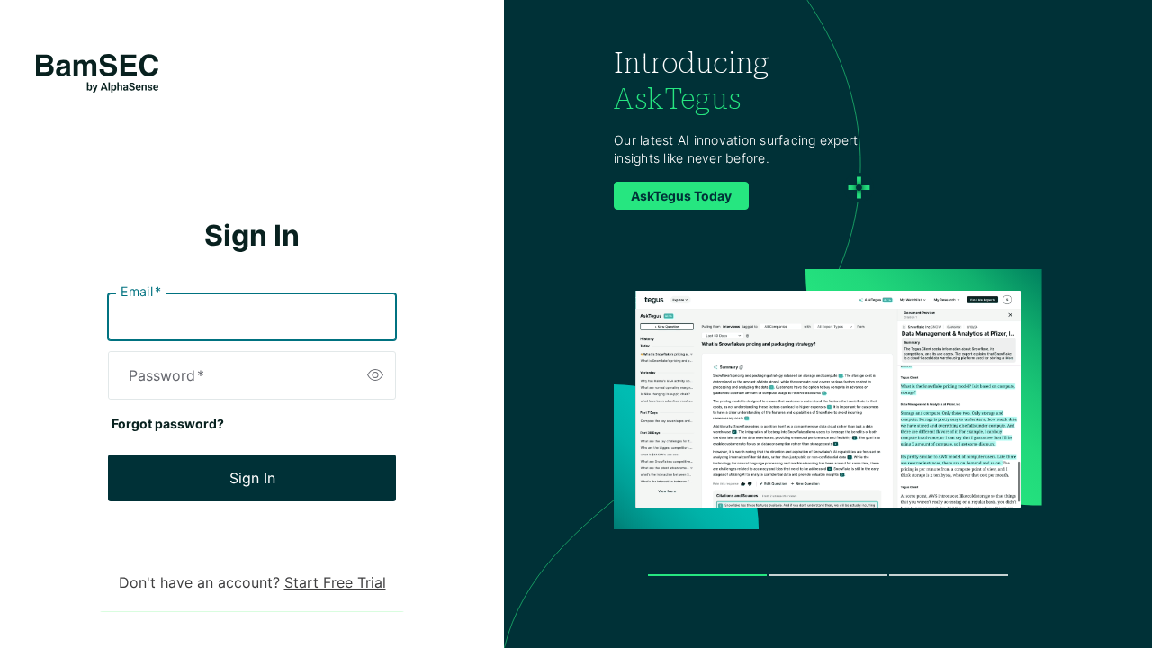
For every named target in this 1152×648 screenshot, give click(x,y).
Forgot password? (168, 423)
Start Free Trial (335, 582)
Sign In (252, 478)
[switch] (375, 375)
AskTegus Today (681, 195)
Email (141, 291)
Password (166, 375)
